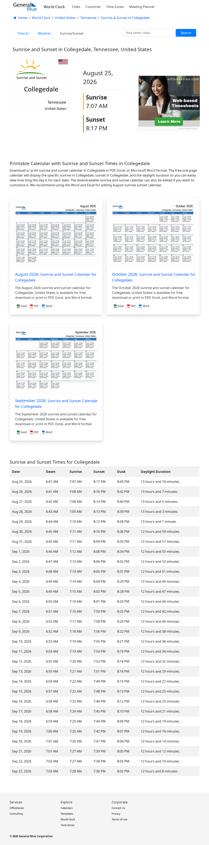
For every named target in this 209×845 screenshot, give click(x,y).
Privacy (116, 813)
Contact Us (118, 808)
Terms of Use (119, 819)
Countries (93, 6)
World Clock (54, 6)
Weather (44, 33)
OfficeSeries (17, 808)
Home (22, 17)
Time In (23, 33)
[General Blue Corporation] (25, 7)
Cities (76, 6)
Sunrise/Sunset (71, 33)
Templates (67, 813)
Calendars (67, 808)
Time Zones (115, 6)
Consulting (16, 813)
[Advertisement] (167, 156)
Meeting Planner (142, 6)
